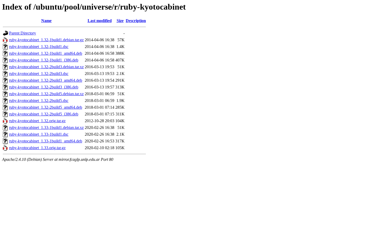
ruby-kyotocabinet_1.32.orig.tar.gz (37, 121)
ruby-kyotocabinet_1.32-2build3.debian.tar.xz (46, 67)
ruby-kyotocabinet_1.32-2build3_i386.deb (43, 87)
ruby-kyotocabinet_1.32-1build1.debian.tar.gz (46, 40)
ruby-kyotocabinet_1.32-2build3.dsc (38, 73)
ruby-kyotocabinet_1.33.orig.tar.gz (37, 148)
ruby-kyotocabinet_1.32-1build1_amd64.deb (45, 53)
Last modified (100, 20)
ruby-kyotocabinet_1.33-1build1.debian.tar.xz (46, 127)
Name (46, 20)
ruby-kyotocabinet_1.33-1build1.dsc (38, 134)
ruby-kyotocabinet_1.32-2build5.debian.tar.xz (46, 94)
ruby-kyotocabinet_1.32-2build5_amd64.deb (45, 107)
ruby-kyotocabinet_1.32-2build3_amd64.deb (45, 80)
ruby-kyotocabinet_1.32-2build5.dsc (38, 100)
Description (136, 20)
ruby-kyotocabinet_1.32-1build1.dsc (38, 46)
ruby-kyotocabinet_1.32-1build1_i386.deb (43, 60)
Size (120, 20)
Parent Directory (22, 33)
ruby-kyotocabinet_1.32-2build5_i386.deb (43, 114)
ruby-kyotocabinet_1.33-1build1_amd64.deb (45, 141)
